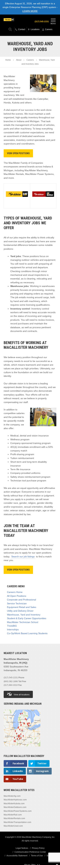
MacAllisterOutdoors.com (15, 807)
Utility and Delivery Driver (20, 610)
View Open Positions (18, 153)
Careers (30, 60)
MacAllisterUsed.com (13, 826)
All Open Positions (16, 596)
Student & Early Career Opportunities (26, 618)
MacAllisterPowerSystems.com (18, 811)
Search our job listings (23, 556)
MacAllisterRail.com (13, 815)
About (18, 60)
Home (8, 60)
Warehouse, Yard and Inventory (23, 614)
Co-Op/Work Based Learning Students (27, 633)
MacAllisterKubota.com (14, 803)
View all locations (22, 694)
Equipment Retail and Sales (21, 607)
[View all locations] (22, 748)
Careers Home (14, 592)
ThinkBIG (12, 625)
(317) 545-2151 (42, 21)
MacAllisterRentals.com (14, 818)
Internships (13, 629)
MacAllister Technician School (22, 622)
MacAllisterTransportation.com (17, 822)
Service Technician (17, 603)
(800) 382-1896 (11, 681)
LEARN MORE (30, 11)
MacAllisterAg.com (12, 796)
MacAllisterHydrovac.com (15, 800)
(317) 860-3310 (11, 685)
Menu (53, 23)
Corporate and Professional (21, 599)
